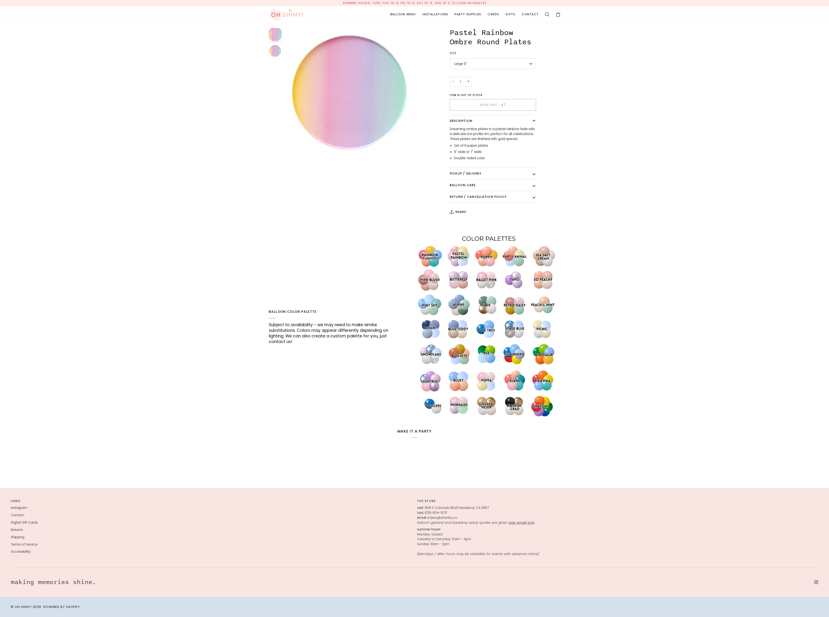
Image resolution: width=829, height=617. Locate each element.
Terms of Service (24, 544)
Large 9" (460, 63)
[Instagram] (816, 582)
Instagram (19, 507)
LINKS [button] (15, 501)
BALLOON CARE (463, 185)
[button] (403, 14)
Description (461, 121)
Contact (17, 515)
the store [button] (426, 501)
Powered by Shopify (61, 607)
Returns (17, 529)
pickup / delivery (465, 173)
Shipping (17, 537)
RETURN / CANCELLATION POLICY (478, 197)
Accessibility (21, 551)
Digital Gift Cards (24, 522)
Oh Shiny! (23, 607)
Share (460, 212)
